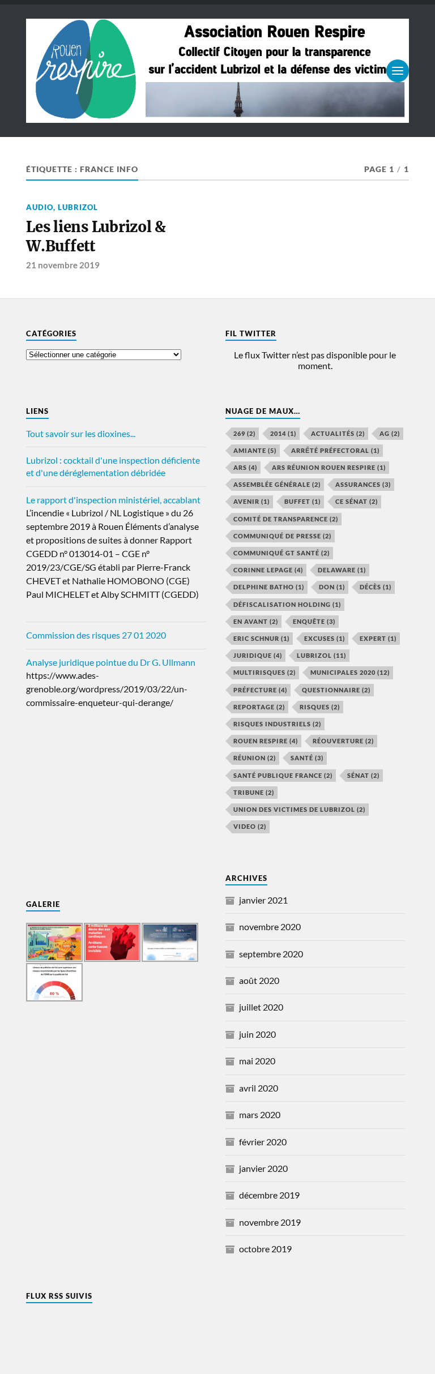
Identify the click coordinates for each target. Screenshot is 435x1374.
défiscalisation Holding (287, 604)
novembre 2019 (270, 1222)
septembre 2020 (271, 953)
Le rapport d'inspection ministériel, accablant (113, 499)
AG (389, 433)
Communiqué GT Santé (281, 553)
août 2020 (259, 980)
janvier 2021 (263, 899)
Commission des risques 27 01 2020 (96, 635)
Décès (375, 586)
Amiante (254, 450)
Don (332, 586)
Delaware (342, 569)
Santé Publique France (282, 775)
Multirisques (264, 672)
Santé (307, 757)
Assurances (363, 484)
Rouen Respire (265, 740)
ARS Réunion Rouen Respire (329, 467)
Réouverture (343, 740)
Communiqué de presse (282, 536)
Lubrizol (78, 207)
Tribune (253, 792)
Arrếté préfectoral (335, 450)
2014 (283, 433)
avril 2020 (258, 1087)
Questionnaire (336, 690)
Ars (245, 467)
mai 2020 (257, 1060)
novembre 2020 (270, 926)
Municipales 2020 (350, 672)
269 (244, 433)
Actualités (338, 433)
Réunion (254, 757)
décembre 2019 (269, 1194)
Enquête (314, 621)
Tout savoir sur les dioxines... (80, 433)
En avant (255, 621)
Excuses (324, 638)
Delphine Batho (268, 586)
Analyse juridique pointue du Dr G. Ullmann (110, 662)
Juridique (257, 655)
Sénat (363, 775)
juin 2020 (257, 1034)
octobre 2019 (265, 1248)
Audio (39, 207)
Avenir (251, 501)
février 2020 (263, 1141)
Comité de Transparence (285, 519)
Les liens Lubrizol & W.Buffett (96, 236)
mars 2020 (259, 1114)
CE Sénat (356, 501)
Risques (320, 706)
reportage (259, 706)
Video (249, 826)
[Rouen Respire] (217, 71)
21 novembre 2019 (63, 265)
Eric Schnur (261, 638)
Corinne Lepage (268, 569)
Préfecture (260, 690)
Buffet (302, 501)
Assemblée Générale (277, 484)
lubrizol (321, 655)
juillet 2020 (261, 1006)
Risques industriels (277, 723)
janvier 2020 (263, 1168)
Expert (378, 638)
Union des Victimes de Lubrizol (299, 809)
